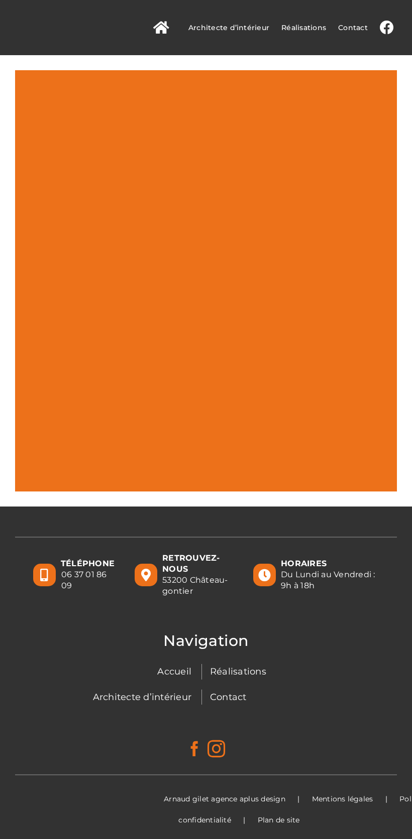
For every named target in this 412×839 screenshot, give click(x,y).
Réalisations (238, 671)
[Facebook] (194, 748)
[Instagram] (216, 748)
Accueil (174, 671)
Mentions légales (342, 798)
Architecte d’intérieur (142, 697)
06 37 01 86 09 (84, 580)
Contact (228, 697)
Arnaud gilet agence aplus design (224, 798)
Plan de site (279, 819)
